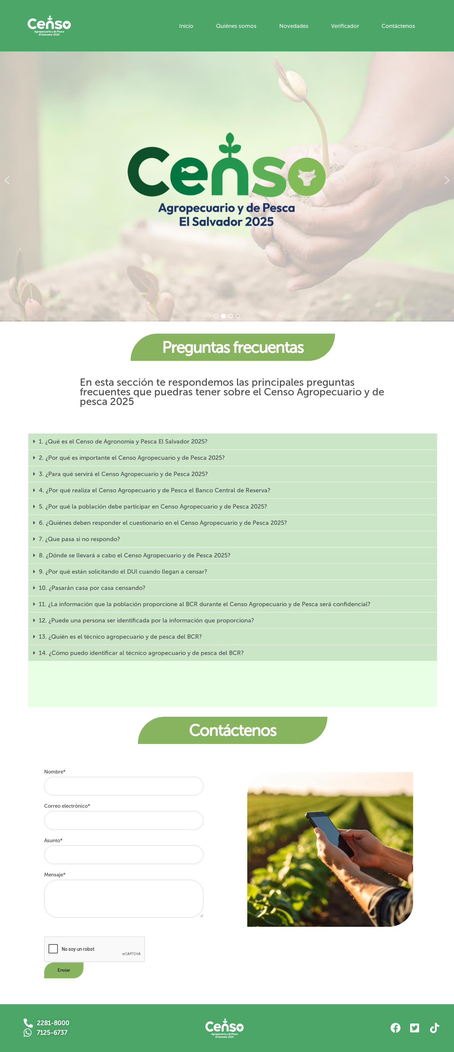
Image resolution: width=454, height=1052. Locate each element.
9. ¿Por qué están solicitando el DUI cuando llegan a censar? (123, 571)
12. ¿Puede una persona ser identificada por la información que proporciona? (146, 620)
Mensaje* (54, 875)
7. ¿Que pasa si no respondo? (79, 539)
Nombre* (54, 772)
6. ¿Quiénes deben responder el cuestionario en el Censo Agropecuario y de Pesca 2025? (163, 522)
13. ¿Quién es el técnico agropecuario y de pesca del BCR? (120, 636)
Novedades (293, 26)
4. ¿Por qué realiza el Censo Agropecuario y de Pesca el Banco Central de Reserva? (155, 490)
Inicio (186, 26)
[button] (7, 180)
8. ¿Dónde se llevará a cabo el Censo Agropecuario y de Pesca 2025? (135, 555)
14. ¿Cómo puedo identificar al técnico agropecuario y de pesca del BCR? (141, 653)
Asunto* (53, 841)
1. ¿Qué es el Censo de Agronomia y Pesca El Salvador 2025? (123, 441)
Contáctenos (398, 26)
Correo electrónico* (67, 806)
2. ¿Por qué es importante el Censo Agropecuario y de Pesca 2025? (132, 457)
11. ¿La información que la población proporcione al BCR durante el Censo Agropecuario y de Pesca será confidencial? (205, 604)
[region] (227, 180)
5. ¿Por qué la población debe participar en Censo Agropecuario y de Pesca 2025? (153, 506)
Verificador (345, 26)
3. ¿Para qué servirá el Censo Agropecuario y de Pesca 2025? (123, 474)
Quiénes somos (236, 26)
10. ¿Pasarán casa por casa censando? (92, 588)
